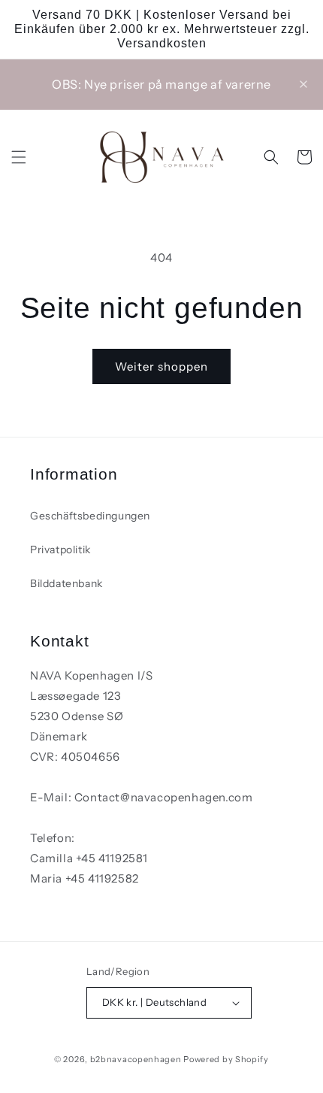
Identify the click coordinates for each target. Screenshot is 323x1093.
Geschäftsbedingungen (90, 515)
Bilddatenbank (66, 583)
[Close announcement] (303, 84)
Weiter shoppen (161, 366)
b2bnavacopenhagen (136, 1059)
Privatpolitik (60, 549)
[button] (18, 157)
